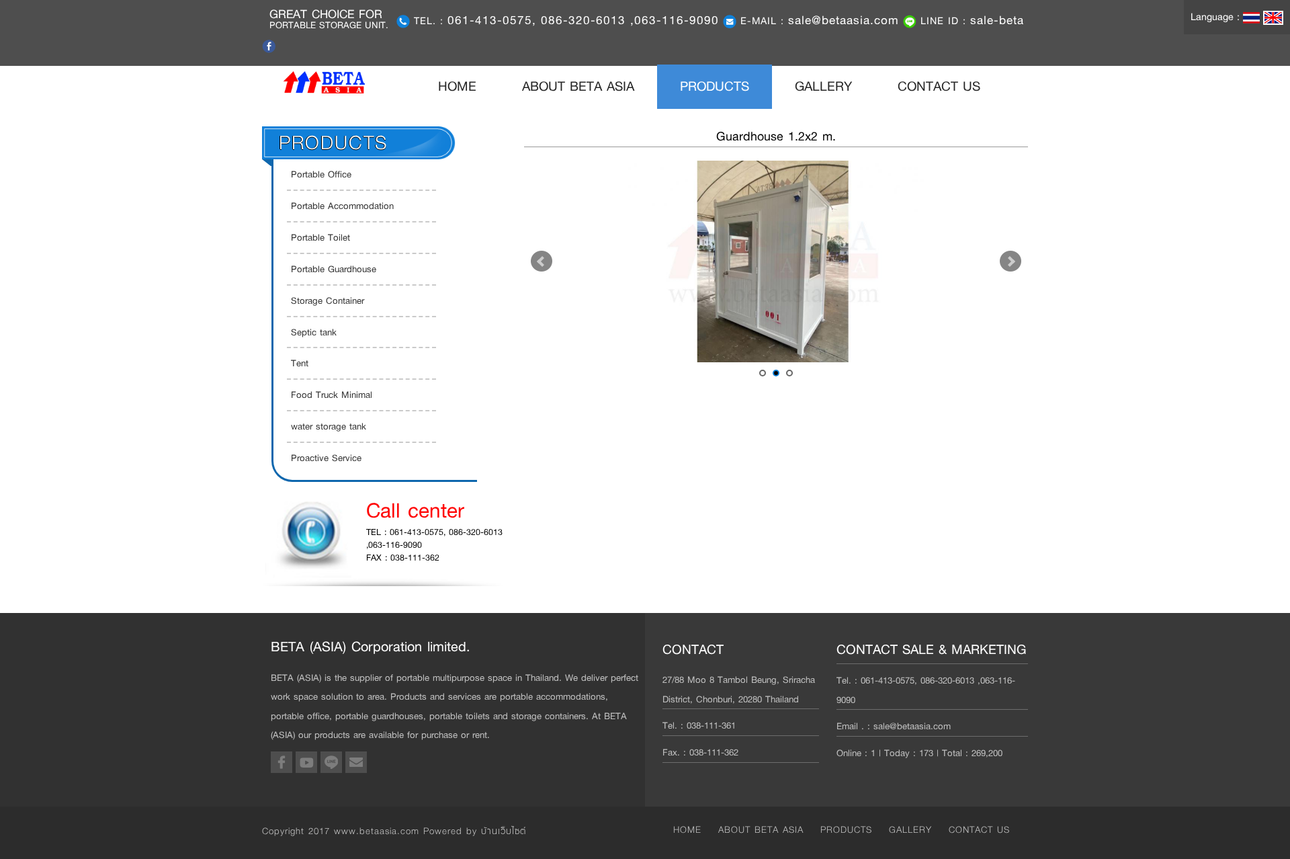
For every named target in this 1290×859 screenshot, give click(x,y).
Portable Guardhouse (333, 268)
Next (1010, 261)
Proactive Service (326, 457)
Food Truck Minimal (331, 394)
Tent (299, 363)
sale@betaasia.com (843, 20)
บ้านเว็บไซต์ (503, 831)
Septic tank (314, 332)
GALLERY (823, 86)
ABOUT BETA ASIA (578, 86)
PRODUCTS (714, 86)
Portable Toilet (320, 237)
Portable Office (321, 174)
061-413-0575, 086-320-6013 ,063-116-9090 (583, 20)
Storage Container (327, 300)
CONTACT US (939, 86)
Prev (541, 261)
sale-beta (997, 20)
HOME (468, 86)
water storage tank (328, 426)
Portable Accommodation (342, 205)
